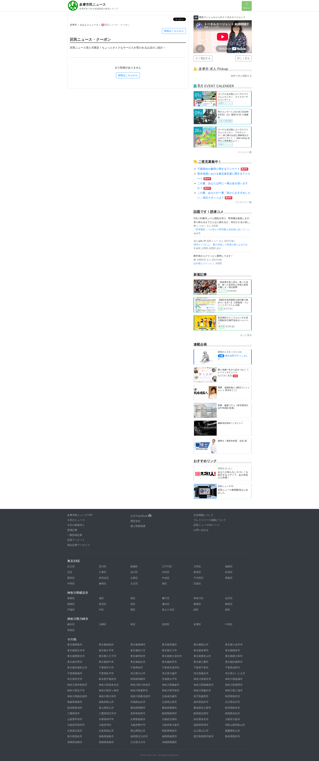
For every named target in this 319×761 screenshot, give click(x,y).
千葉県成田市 (232, 667)
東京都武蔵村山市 (77, 667)
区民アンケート (76, 540)
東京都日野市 (74, 661)
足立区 (71, 566)
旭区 (101, 598)
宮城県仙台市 (137, 701)
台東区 (134, 577)
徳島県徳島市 (106, 736)
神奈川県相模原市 (203, 684)
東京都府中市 (106, 661)
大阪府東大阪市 (170, 724)
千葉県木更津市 (170, 667)
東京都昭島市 (74, 644)
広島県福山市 (106, 730)
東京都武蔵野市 (234, 661)
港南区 (71, 604)
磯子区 (165, 598)
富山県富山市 (106, 707)
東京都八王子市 (107, 656)
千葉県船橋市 (74, 673)
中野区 (71, 583)
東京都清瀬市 (169, 644)
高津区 (165, 624)
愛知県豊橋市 (169, 707)
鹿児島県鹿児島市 (203, 736)
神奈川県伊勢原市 (77, 684)
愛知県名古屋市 (202, 707)
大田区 (197, 566)
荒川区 (102, 566)
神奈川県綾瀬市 (234, 679)
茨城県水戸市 (169, 679)
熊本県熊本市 (232, 736)
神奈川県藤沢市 (202, 690)
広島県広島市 (74, 730)
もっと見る (246, 335)
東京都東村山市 (202, 656)
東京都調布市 (232, 650)
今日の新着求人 (76, 525)
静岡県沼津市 (201, 713)
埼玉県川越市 (169, 673)
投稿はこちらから (174, 30)
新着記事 (72, 530)
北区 (69, 572)
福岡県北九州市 (139, 736)
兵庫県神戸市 (106, 719)
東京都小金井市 (234, 644)
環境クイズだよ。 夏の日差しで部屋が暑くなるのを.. (221, 244)
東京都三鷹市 (201, 661)
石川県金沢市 (232, 701)
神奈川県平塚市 (170, 690)
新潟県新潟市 (74, 707)
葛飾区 (229, 566)
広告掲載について (203, 515)
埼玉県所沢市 (74, 679)
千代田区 (199, 577)
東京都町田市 (169, 661)
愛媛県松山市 (232, 730)
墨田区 (71, 577)
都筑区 (197, 604)
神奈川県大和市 (107, 696)
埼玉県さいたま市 (235, 673)
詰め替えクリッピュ (204, 263)
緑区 (196, 609)
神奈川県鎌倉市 (170, 684)
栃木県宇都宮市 (107, 679)
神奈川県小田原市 (140, 684)
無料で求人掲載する (241, 75)
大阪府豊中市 (137, 724)
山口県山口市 (201, 730)
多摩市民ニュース (92, 4)
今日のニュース (76, 520)
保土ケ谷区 (168, 609)
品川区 (134, 572)
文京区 (134, 583)
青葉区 (71, 598)
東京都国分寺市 (76, 650)
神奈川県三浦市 (234, 690)
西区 (132, 609)
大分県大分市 (137, 742)
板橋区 (134, 566)
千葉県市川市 (106, 667)
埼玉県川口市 (137, 673)
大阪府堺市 (105, 724)
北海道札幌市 (169, 696)
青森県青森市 (74, 701)
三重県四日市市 (107, 713)
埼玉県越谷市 (201, 673)
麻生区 (71, 624)
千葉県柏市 (136, 667)
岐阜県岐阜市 (232, 707)
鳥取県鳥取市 (169, 730)
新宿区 (197, 572)
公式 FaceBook (139, 515)
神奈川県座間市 (234, 684)
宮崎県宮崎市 (74, 742)
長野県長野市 (137, 713)
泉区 (132, 598)
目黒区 (197, 583)
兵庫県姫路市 (137, 719)
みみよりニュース (89, 24)
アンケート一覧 (243, 202)
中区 (101, 609)
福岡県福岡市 (169, 736)
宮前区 (71, 630)
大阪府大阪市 (232, 719)
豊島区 (229, 577)
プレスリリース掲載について (210, 520)
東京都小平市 (106, 650)
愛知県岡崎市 (137, 707)
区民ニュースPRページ (206, 525)
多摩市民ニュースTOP (79, 515)
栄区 (132, 604)
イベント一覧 (245, 152)
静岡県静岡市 (169, 713)
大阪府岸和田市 (76, 724)
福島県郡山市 (106, 701)
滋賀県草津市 (201, 724)
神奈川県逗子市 (76, 690)
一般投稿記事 (74, 535)
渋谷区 (165, 572)
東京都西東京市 (76, 656)
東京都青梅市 (137, 644)
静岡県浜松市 (232, 713)
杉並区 (229, 572)
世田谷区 (104, 577)
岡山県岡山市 (137, 730)
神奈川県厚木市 (202, 679)
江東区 (102, 572)
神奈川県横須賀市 (140, 696)
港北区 (102, 604)
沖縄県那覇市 (169, 742)
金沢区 (229, 598)
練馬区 (102, 583)
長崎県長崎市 (106, 742)
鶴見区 (229, 604)
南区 (227, 609)
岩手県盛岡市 (201, 696)
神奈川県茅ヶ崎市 (109, 690)
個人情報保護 (137, 526)
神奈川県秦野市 (139, 690)
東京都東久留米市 (172, 656)
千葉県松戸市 (106, 673)
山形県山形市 (169, 701)
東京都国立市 (201, 644)
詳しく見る (243, 58)
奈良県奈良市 (201, 719)
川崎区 (102, 624)
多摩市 (73, 24)
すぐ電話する (203, 58)
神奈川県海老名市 (109, 684)
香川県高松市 (74, 736)
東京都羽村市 (137, 656)
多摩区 (197, 624)
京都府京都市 (169, 719)
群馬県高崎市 (137, 679)
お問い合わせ (201, 530)
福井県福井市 (201, 701)
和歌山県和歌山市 (235, 724)
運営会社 (135, 521)
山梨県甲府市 (74, 719)
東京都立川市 (169, 650)
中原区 (229, 624)
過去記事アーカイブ (78, 545)
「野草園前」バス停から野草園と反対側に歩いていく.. (222, 229)
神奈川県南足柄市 (77, 696)
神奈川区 (199, 598)
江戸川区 (167, 566)
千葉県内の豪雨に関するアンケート (222, 168)
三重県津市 (73, 713)
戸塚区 (71, 609)
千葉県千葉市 (201, 667)
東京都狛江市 (137, 650)
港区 (164, 583)
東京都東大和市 (234, 656)
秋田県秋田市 (232, 696)
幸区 (132, 624)
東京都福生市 (137, 661)
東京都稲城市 (106, 644)
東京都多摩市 (201, 650)
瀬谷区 (165, 604)
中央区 (165, 577)
